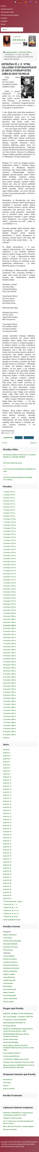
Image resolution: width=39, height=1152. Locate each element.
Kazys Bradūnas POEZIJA (11, 1053)
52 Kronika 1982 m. (9, 647)
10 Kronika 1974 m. (9, 519)
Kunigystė (19, 437)
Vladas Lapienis (8, 1001)
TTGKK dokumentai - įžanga (12, 901)
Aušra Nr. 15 (7, 792)
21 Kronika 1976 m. (9, 552)
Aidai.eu (6, 1086)
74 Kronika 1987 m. (9, 713)
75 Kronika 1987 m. (9, 716)
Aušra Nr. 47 (7, 877)
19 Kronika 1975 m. (9, 546)
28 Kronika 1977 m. (9, 574)
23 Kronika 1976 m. (9, 558)
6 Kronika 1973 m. (9, 507)
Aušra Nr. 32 (7, 844)
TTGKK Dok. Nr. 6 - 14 (10, 907)
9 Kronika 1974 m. (9, 516)
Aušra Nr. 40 (7, 865)
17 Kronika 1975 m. (9, 540)
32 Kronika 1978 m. (9, 586)
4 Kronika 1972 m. (9, 501)
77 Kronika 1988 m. (9, 722)
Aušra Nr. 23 (7, 816)
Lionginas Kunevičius (10, 962)
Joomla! (3, 1144)
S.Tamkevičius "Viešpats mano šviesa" (16, 1059)
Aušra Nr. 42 (7, 871)
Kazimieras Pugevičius (10, 965)
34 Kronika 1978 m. (9, 592)
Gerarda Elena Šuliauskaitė (12, 941)
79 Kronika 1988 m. (9, 729)
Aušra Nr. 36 (7, 856)
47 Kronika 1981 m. (9, 631)
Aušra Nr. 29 (7, 835)
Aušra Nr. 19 (7, 804)
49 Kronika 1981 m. (9, 637)
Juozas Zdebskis (8, 956)
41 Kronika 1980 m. (9, 613)
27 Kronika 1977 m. (9, 571)
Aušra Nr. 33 (7, 847)
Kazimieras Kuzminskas (11, 968)
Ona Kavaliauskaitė (9, 989)
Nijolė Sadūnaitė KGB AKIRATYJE (14, 1023)
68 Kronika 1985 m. (9, 695)
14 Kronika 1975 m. (9, 531)
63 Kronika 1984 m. (9, 680)
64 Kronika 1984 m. (9, 683)
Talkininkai (6, 953)
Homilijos (4, 18)
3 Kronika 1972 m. (9, 498)
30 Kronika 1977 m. (9, 580)
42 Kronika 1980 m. (9, 616)
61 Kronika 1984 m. (9, 674)
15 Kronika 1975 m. (9, 534)
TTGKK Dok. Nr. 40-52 (10, 917)
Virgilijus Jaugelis (9, 974)
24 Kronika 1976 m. (9, 562)
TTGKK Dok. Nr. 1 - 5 (10, 904)
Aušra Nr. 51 (7, 886)
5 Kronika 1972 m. (9, 504)
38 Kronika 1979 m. (9, 604)
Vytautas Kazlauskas (10, 971)
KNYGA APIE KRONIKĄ (10, 1042)
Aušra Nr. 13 (7, 786)
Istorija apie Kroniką (7, 12)
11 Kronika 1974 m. (9, 522)
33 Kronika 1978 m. (9, 589)
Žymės (3, 24)
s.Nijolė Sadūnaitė (9, 980)
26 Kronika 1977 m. (9, 568)
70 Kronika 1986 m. (9, 701)
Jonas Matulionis (9, 977)
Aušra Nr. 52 (7, 889)
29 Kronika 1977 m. (9, 577)
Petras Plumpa (8, 950)
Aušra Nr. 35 (7, 853)
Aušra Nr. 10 (7, 777)
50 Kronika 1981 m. (9, 640)
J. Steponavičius (8, 437)
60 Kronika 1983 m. (9, 671)
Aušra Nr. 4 (6, 759)
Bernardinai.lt (7, 1079)
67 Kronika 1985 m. (9, 692)
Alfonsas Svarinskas (10, 959)
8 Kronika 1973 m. (9, 513)
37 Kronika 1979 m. (9, 601)
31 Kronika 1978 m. (9, 583)
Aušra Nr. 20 (7, 807)
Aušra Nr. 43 (7, 874)
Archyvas (6, 738)
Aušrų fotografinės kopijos (12, 920)
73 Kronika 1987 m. (9, 710)
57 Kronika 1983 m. (9, 662)
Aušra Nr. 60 (7, 898)
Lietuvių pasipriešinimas (11, 1056)
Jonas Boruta (7, 938)
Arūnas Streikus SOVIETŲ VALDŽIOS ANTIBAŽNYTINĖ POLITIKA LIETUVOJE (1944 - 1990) (18, 1048)
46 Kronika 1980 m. (9, 628)
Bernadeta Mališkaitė (10, 944)
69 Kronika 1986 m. (9, 698)
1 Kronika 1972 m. (9, 492)
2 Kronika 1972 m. (9, 495)
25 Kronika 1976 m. (9, 565)
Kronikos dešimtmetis (10, 1039)
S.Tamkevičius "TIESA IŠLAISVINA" (14, 1020)
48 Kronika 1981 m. (9, 634)
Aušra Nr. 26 (7, 825)
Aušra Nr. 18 (7, 801)
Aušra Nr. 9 (6, 774)
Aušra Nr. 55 (7, 892)
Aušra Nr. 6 (6, 765)
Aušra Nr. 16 (7, 795)
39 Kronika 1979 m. (9, 607)
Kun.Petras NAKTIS (9, 1026)
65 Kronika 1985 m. (9, 686)
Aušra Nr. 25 (7, 822)
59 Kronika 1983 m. (9, 668)
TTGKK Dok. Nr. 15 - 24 (10, 910)
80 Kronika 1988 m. (9, 732)
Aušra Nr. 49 (7, 883)
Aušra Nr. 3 (6, 756)
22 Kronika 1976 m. (9, 555)
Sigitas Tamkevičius (10, 935)
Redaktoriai (7, 932)
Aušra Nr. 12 (7, 783)
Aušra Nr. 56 (7, 895)
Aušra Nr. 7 (6, 768)
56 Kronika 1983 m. (9, 659)
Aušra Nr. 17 (7, 798)
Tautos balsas (29, 437)
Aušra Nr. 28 (7, 832)
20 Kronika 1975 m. (9, 549)
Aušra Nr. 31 (7, 841)
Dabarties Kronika (7, 9)
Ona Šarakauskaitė (9, 995)
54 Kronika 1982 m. (9, 653)
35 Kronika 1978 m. (9, 595)
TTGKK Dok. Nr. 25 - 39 (10, 914)
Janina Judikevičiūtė (10, 998)
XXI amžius (7, 1082)
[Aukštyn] (35, 1148)
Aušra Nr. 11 (7, 780)
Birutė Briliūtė (7, 986)
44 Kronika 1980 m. (9, 622)
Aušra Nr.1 (6, 750)
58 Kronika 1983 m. (9, 665)
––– (4, 460)
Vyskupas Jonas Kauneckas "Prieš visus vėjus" (18, 1062)
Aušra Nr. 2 (6, 753)
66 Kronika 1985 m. (9, 689)
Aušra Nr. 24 (7, 819)
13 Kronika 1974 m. (9, 528)
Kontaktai (4, 21)
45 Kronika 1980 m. (9, 625)
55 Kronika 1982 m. (9, 656)
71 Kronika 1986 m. (9, 704)
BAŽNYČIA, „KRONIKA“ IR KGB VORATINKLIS (18, 1014)
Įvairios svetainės (9, 1089)
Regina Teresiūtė (8, 992)
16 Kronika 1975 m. (9, 537)
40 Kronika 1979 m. (9, 610)
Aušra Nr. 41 (7, 868)
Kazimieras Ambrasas (10, 947)
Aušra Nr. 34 (7, 850)
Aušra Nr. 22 (7, 813)
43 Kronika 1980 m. (9, 619)
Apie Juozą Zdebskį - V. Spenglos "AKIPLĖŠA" (18, 1017)
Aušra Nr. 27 (7, 829)
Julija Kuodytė (8, 983)
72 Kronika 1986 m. (9, 707)
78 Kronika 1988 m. (9, 725)
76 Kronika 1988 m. (9, 719)
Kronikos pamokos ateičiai (9, 15)
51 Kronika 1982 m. (9, 644)
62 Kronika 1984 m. (9, 677)
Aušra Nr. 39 (7, 862)
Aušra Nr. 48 (7, 880)
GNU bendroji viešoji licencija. (15, 1146)
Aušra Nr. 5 (6, 762)
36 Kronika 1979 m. (9, 598)
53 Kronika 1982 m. (9, 650)
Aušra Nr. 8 (6, 771)
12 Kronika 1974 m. (9, 525)
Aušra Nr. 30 (7, 838)
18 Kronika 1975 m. (9, 543)
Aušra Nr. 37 (7, 859)
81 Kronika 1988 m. (9, 735)
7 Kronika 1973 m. (9, 510)
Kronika (3, 6)
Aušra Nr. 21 (7, 810)
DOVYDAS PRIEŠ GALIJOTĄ (12, 463)
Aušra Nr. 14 (7, 789)
